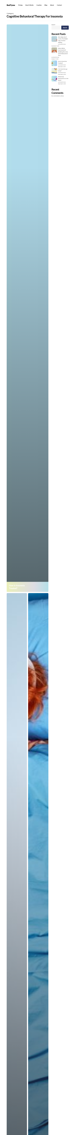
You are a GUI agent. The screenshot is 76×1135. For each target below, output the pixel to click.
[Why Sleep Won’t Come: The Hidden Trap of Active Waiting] (54, 39)
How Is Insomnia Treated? (62, 62)
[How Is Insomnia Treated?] (27, 308)
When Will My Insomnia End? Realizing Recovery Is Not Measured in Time (63, 52)
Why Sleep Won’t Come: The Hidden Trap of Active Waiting (63, 39)
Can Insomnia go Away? (62, 70)
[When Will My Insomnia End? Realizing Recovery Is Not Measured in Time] (54, 51)
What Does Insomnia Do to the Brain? (63, 78)
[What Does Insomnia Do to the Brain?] (54, 79)
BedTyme (11, 5)
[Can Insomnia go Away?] (54, 71)
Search (53, 24)
